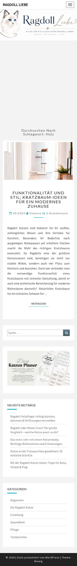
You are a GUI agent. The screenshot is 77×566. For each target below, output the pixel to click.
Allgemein (17, 500)
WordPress (52, 557)
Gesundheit (17, 522)
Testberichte (18, 537)
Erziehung (16, 515)
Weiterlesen (39, 303)
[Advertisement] (38, 85)
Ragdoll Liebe (15, 4)
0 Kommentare (57, 213)
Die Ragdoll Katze (21, 507)
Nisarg (38, 561)
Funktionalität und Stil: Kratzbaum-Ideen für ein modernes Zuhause (38, 199)
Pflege (14, 530)
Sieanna (35, 213)
